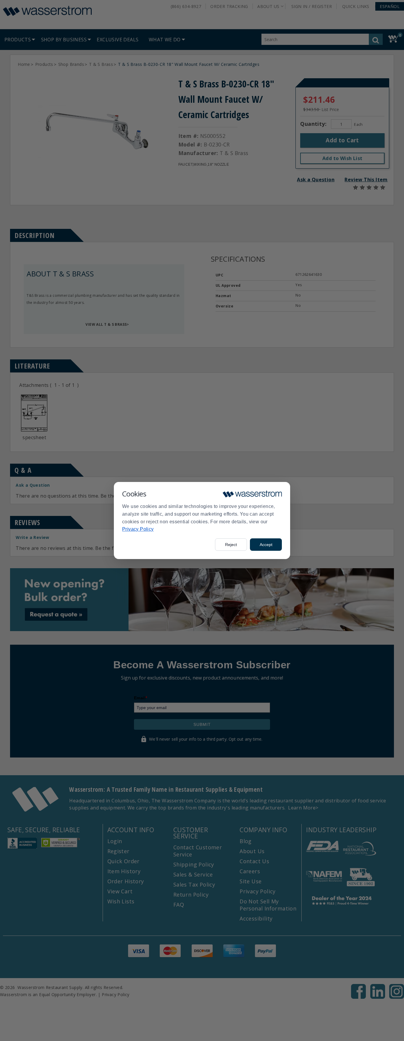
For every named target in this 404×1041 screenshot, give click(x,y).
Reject (231, 544)
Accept (266, 544)
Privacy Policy (138, 529)
